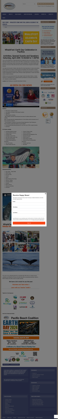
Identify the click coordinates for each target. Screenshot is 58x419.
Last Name (15, 212)
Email (14, 201)
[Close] (45, 193)
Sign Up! (29, 223)
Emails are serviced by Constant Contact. (38, 219)
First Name (15, 207)
